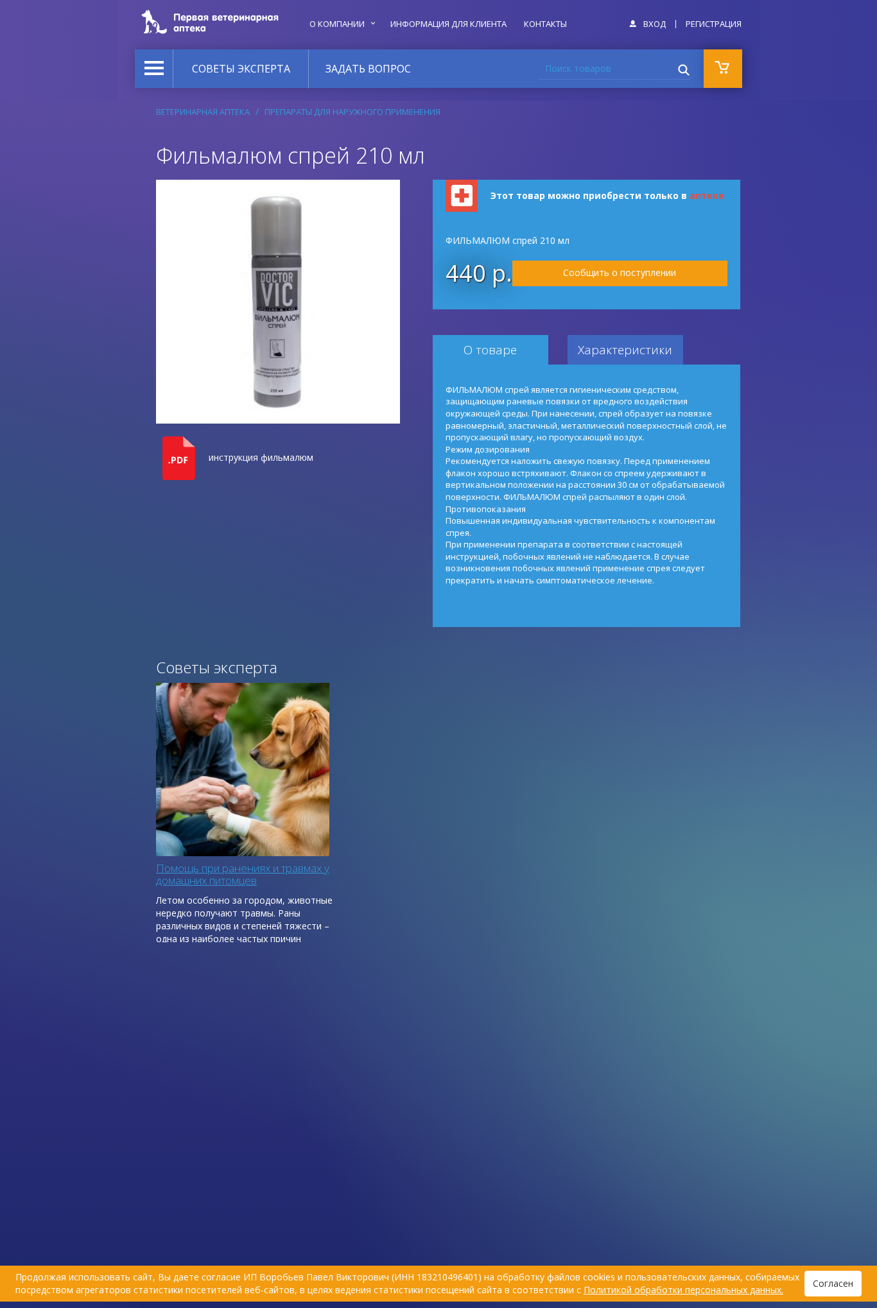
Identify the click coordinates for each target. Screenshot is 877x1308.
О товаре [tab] (490, 349)
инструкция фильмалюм (261, 457)
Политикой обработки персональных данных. (683, 1290)
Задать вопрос (368, 69)
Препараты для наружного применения (352, 111)
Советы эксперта (241, 69)
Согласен (833, 1283)
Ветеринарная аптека (203, 111)
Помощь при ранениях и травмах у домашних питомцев (242, 874)
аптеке (707, 195)
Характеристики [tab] (625, 349)
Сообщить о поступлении (619, 272)
